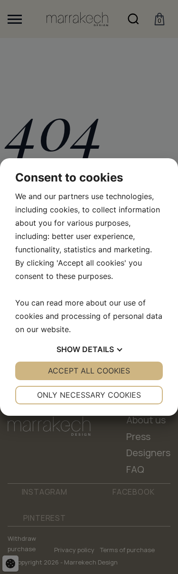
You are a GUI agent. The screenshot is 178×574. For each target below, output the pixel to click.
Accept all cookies (89, 370)
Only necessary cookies (89, 395)
